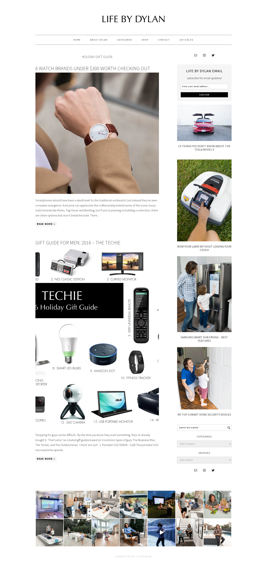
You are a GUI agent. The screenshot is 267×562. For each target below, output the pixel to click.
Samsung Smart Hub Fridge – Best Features (204, 338)
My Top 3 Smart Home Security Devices (204, 414)
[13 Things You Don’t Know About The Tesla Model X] (204, 140)
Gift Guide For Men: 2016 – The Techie (77, 242)
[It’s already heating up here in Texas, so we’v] (105, 504)
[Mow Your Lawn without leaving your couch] (204, 240)
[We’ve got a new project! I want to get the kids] (49, 532)
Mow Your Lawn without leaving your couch (204, 248)
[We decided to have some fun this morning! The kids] (161, 504)
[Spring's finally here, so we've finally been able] (77, 532)
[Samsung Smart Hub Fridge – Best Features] (204, 331)
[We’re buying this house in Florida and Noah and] (105, 532)
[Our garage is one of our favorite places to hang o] (49, 504)
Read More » (46, 224)
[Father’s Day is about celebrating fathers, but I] (133, 504)
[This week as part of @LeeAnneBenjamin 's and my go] (217, 504)
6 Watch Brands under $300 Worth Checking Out (92, 68)
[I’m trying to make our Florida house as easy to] (77, 504)
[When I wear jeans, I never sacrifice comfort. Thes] (217, 532)
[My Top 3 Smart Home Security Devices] (204, 408)
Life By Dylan (133, 16)
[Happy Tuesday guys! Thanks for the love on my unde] (133, 532)
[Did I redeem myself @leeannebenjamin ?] (161, 532)
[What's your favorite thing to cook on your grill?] (189, 504)
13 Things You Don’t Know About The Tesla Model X (204, 147)
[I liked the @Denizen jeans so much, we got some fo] (189, 532)
